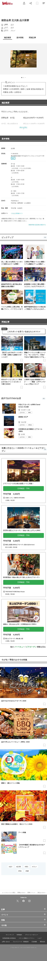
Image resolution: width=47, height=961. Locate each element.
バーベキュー (19, 646)
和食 (20, 871)
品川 (11, 867)
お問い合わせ (6, 941)
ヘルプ (39, 938)
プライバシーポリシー (31, 935)
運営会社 (42, 941)
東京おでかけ (41, 892)
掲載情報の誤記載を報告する (37, 225)
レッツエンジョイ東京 (8, 892)
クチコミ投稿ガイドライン (26, 938)
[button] (21, 77)
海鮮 (27, 871)
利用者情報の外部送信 (9, 938)
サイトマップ (10, 935)
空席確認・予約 (23, 488)
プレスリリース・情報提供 (21, 941)
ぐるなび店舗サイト (17, 213)
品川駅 (19, 867)
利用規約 (19, 935)
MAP (13, 158)
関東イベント (31, 892)
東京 (27, 867)
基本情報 (6, 138)
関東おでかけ (21, 892)
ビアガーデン (31, 646)
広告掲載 (34, 941)
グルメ (35, 867)
